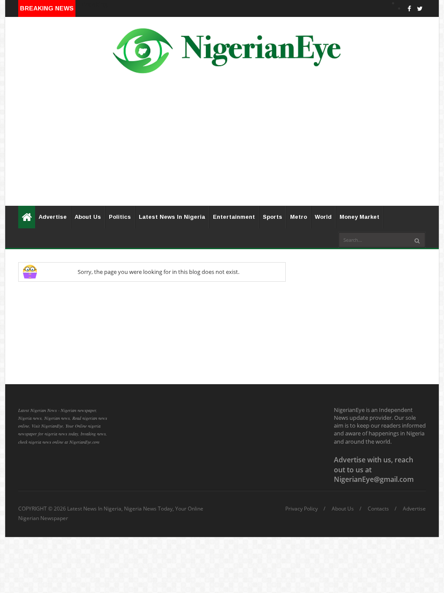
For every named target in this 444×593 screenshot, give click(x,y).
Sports (272, 217)
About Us (88, 217)
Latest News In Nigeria (172, 217)
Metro (298, 217)
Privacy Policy (301, 509)
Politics (120, 217)
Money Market (359, 217)
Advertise (53, 217)
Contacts (378, 509)
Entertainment (234, 217)
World (323, 217)
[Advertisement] (222, 145)
